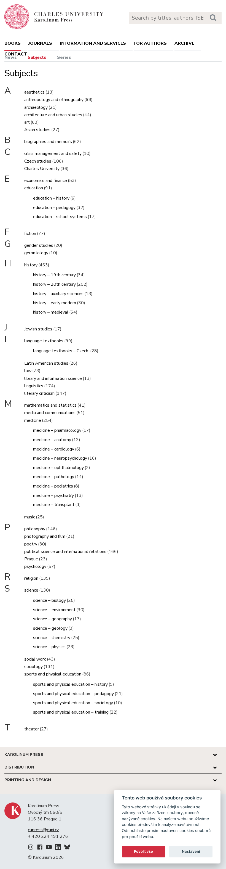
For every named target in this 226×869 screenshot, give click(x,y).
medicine (32, 420)
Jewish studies (38, 329)
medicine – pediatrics (53, 486)
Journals (40, 43)
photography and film (44, 536)
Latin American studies (46, 363)
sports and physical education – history (70, 684)
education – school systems (60, 217)
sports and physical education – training (71, 712)
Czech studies (37, 161)
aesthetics (34, 92)
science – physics (49, 647)
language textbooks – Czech (61, 351)
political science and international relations (65, 552)
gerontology (36, 253)
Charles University (42, 169)
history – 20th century (54, 284)
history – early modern (54, 303)
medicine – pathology (53, 477)
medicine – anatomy (52, 440)
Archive (184, 43)
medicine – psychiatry (53, 495)
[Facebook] (40, 848)
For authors (150, 43)
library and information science (53, 378)
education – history (51, 198)
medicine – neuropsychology (60, 458)
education (33, 188)
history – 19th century (54, 275)
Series (64, 57)
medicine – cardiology (53, 449)
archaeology (36, 107)
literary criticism (39, 393)
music (29, 517)
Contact (15, 54)
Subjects (37, 57)
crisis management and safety (53, 153)
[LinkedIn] (58, 848)
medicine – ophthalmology (58, 468)
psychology (35, 566)
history (30, 265)
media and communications (50, 413)
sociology (33, 667)
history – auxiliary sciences (58, 294)
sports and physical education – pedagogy (73, 694)
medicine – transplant (53, 505)
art (27, 122)
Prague (31, 559)
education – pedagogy (54, 208)
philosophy (34, 529)
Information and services (93, 43)
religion (31, 578)
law (27, 371)
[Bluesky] (67, 848)
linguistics (33, 386)
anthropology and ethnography (54, 100)
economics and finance (45, 180)
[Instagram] (31, 848)
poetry (30, 544)
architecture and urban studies (53, 115)
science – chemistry (51, 638)
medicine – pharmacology (57, 430)
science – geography (52, 619)
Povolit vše (143, 851)
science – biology (49, 600)
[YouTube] (49, 848)
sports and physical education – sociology (73, 703)
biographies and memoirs (48, 142)
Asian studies (37, 130)
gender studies (38, 245)
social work (35, 659)
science (31, 590)
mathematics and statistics (50, 405)
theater (31, 729)
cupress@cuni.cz (43, 830)
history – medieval (50, 312)
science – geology (50, 628)
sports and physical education (52, 674)
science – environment (54, 610)
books (12, 43)
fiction (30, 234)
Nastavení (191, 851)
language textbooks (43, 341)
